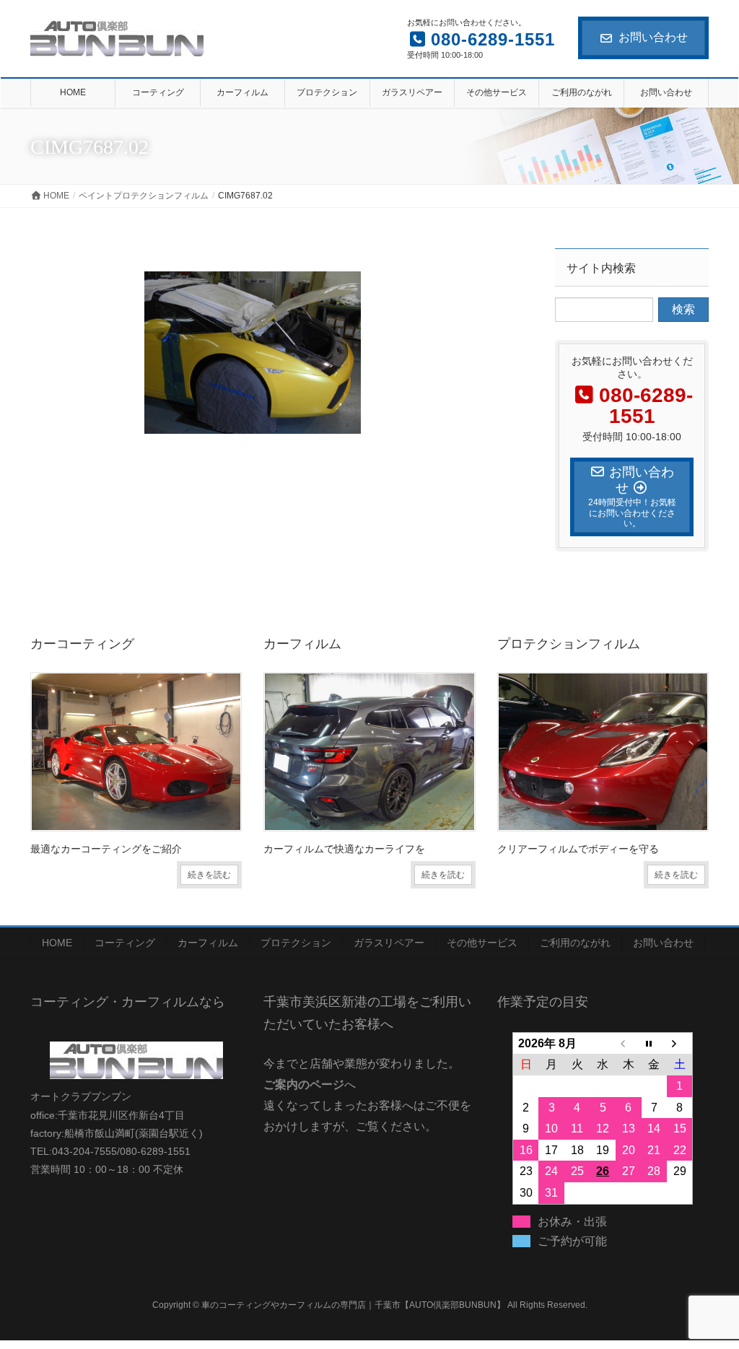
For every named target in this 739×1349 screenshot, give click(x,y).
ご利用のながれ (575, 942)
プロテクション (296, 942)
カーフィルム (208, 942)
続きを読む (209, 875)
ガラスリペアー (389, 942)
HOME (57, 942)
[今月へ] (655, 1043)
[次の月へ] (680, 1043)
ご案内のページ (303, 1084)
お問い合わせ (653, 37)
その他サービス (482, 942)
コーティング (125, 942)
